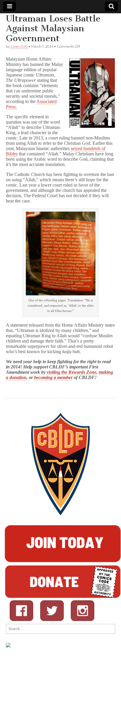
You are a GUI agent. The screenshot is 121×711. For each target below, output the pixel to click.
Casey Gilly (19, 46)
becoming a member (53, 377)
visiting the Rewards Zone (71, 372)
